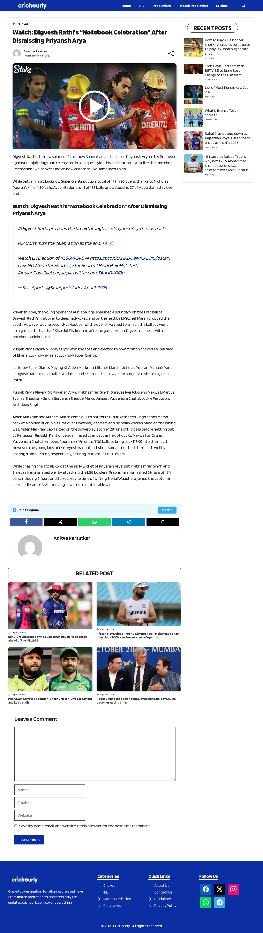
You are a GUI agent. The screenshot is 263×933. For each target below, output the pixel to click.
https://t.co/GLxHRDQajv (114, 258)
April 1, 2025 (95, 287)
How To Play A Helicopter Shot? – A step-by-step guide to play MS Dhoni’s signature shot (227, 46)
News (25, 23)
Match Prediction (194, 5)
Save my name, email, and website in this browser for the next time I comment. (85, 825)
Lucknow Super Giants (88, 156)
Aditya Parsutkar (37, 51)
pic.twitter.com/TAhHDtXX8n (95, 273)
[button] (243, 5)
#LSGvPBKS (72, 258)
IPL (141, 5)
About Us (161, 885)
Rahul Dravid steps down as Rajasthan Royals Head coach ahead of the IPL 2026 (227, 137)
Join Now (167, 509)
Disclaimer (162, 898)
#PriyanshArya (125, 228)
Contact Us (163, 892)
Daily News (112, 905)
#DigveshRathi (33, 228)
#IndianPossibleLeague (41, 273)
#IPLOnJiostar (153, 258)
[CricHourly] (32, 5)
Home (126, 5)
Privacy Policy (165, 905)
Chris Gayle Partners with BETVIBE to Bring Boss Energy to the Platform (224, 70)
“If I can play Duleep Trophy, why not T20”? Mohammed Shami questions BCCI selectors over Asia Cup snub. (138, 635)
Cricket (222, 5)
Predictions (162, 5)
